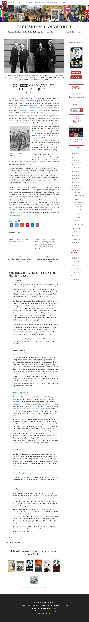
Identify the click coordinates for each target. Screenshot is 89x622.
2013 (76, 228)
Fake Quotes (15, 239)
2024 (75, 157)
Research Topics (76, 276)
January (78, 224)
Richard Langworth (19, 393)
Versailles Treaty (41, 246)
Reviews (76, 279)
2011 (75, 235)
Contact (62, 2)
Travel (48, 2)
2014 (75, 193)
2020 (75, 171)
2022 (75, 164)
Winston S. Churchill (16, 242)
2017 (75, 182)
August (77, 210)
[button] (73, 81)
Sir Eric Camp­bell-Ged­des (29, 105)
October (78, 203)
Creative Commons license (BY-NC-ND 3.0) (54, 605)
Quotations (24, 239)
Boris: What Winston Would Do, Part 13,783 (19, 259)
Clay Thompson (42, 239)
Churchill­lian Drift (16, 215)
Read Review (76, 77)
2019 (75, 175)
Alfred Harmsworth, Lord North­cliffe (38, 409)
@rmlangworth (77, 94)
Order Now (76, 72)
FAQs (76, 269)
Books (15, 2)
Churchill (21, 2)
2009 (75, 243)
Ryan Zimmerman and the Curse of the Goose (49, 259)
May (77, 217)
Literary (76, 272)
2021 (75, 168)
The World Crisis (50, 244)
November (78, 199)
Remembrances (40, 2)
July (77, 213)
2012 (75, 232)
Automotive (30, 2)
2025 (75, 154)
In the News (76, 258)
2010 (76, 239)
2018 (75, 179)
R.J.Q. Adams (39, 244)
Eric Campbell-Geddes (48, 242)
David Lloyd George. (27, 110)
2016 (75, 186)
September (79, 206)
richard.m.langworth (77, 97)
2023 (75, 161)
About (10, 2)
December (78, 196)
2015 (75, 189)
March (77, 220)
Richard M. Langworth (4, 3)
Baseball (55, 2)
